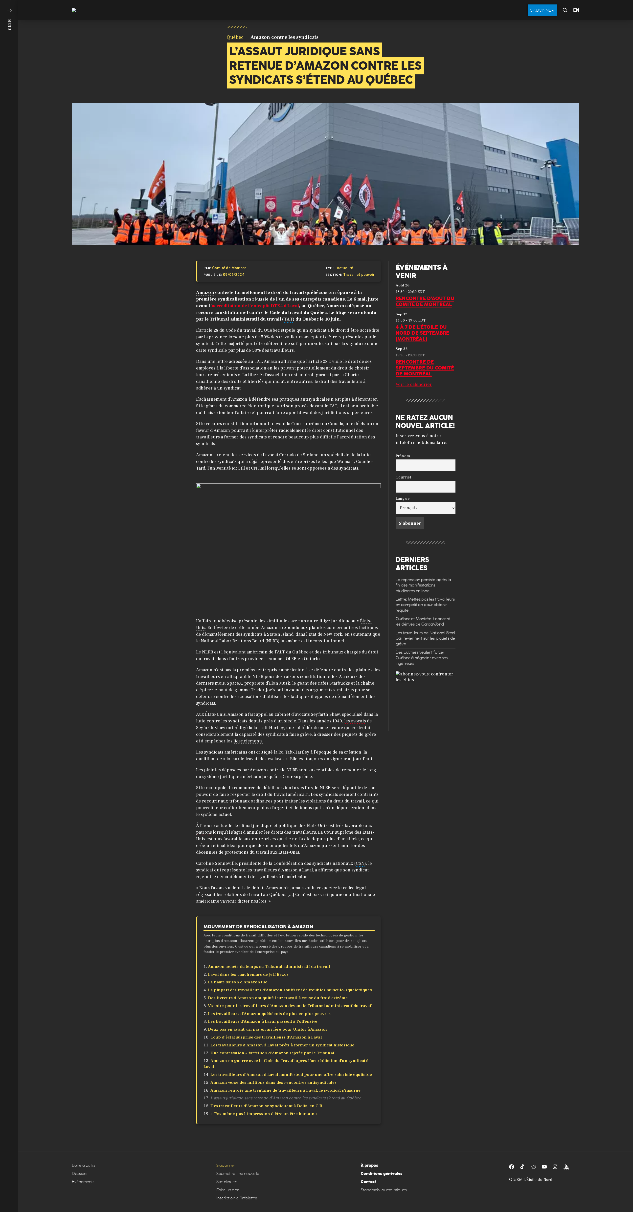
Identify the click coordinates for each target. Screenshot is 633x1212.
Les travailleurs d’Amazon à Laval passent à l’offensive (262, 1021)
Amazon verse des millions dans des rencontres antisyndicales (273, 1082)
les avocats (355, 721)
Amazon (205, 292)
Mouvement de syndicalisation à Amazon (258, 926)
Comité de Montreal (230, 268)
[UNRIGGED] (566, 1166)
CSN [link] (360, 863)
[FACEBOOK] (511, 1166)
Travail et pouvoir (359, 274)
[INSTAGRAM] (555, 1166)
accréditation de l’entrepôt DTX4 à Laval (255, 306)
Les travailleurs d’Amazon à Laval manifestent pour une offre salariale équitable (291, 1074)
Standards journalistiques (384, 1189)
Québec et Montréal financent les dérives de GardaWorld (423, 621)
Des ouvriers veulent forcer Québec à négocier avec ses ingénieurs (422, 658)
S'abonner (542, 10)
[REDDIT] (533, 1166)
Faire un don (227, 1189)
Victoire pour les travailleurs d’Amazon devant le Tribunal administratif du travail (291, 1006)
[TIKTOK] (522, 1166)
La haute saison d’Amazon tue (237, 982)
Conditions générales (381, 1173)
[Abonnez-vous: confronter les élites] (425, 701)
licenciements (248, 741)
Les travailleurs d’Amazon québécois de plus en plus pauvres (269, 1014)
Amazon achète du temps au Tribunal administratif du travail (269, 966)
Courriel (403, 477)
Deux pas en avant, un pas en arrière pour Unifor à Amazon (267, 1029)
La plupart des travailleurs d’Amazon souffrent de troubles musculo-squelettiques (290, 990)
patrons (204, 832)
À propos (369, 1165)
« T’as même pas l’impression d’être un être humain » (263, 1114)
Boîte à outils (83, 1165)
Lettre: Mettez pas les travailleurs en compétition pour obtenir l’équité (425, 605)
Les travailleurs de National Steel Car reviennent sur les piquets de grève (425, 638)
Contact (368, 1182)
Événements (83, 1181)
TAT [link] (288, 319)
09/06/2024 (233, 274)
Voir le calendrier (414, 384)
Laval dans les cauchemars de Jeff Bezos (248, 974)
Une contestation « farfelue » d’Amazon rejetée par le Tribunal (272, 1053)
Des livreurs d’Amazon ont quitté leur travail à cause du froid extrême (278, 998)
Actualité (345, 268)
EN (576, 10)
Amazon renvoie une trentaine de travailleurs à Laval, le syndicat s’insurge (285, 1090)
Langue (402, 498)
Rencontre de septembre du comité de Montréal (425, 367)
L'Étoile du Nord (537, 1179)
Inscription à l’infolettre (236, 1198)
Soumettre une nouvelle (237, 1173)
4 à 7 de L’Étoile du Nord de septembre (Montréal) (422, 333)
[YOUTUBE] (544, 1166)
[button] (9, 606)
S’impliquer (226, 1181)
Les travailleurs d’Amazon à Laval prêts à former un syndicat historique (282, 1045)
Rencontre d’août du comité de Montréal (425, 301)
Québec (235, 37)
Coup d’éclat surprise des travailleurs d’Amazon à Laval (266, 1037)
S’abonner (225, 1165)
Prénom (403, 455)
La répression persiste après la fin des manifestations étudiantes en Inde (423, 585)
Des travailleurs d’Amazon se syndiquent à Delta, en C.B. (266, 1106)
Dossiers (79, 1173)
